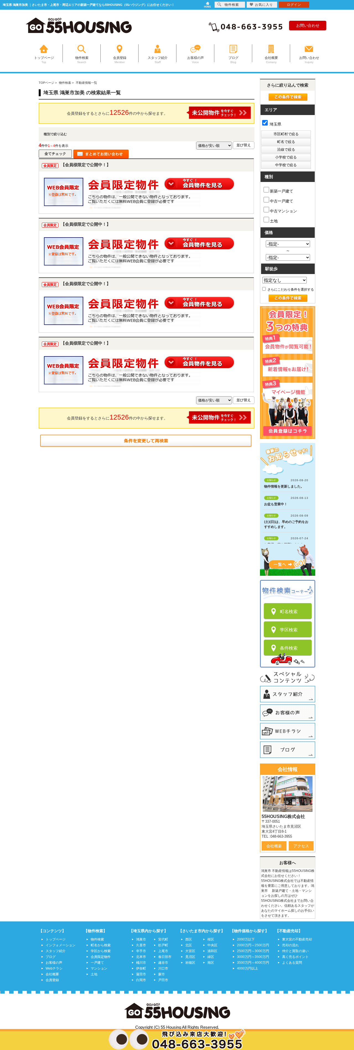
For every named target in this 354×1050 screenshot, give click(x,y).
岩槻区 (190, 963)
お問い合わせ (307, 25)
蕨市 (161, 974)
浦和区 (212, 951)
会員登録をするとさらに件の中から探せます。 (117, 112)
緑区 (210, 957)
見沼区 (190, 957)
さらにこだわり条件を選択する (290, 289)
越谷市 (163, 963)
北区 (188, 945)
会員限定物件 (101, 957)
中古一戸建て (281, 201)
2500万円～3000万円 (253, 951)
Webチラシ (54, 968)
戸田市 (163, 980)
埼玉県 (275, 124)
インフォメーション (61, 945)
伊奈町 (141, 968)
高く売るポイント (295, 957)
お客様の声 (54, 963)
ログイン (294, 5)
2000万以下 (246, 939)
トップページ (56, 939)
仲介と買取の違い (295, 951)
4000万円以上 (247, 968)
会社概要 (274, 846)
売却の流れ (290, 945)
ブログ (51, 957)
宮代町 (163, 939)
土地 (274, 221)
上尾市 (163, 951)
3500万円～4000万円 (253, 963)
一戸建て (97, 963)
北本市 (141, 957)
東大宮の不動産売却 (297, 939)
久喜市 (141, 945)
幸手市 (141, 951)
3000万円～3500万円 (253, 957)
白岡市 (141, 980)
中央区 (212, 945)
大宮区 (190, 951)
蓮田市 (141, 974)
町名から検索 (101, 945)
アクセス (301, 846)
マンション (99, 968)
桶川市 (141, 963)
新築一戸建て (281, 191)
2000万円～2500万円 (253, 945)
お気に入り (264, 5)
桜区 (210, 939)
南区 (210, 963)
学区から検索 (101, 951)
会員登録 (52, 980)
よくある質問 (292, 963)
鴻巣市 (141, 939)
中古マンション (283, 211)
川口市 (163, 968)
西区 (188, 939)
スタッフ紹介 (56, 951)
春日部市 (164, 957)
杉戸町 (163, 945)
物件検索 (97, 939)
